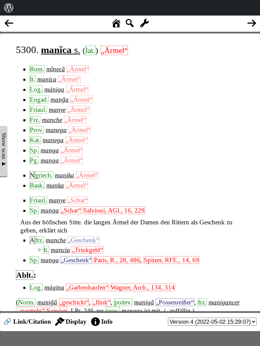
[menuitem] (9, 8)
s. (60, 49)
